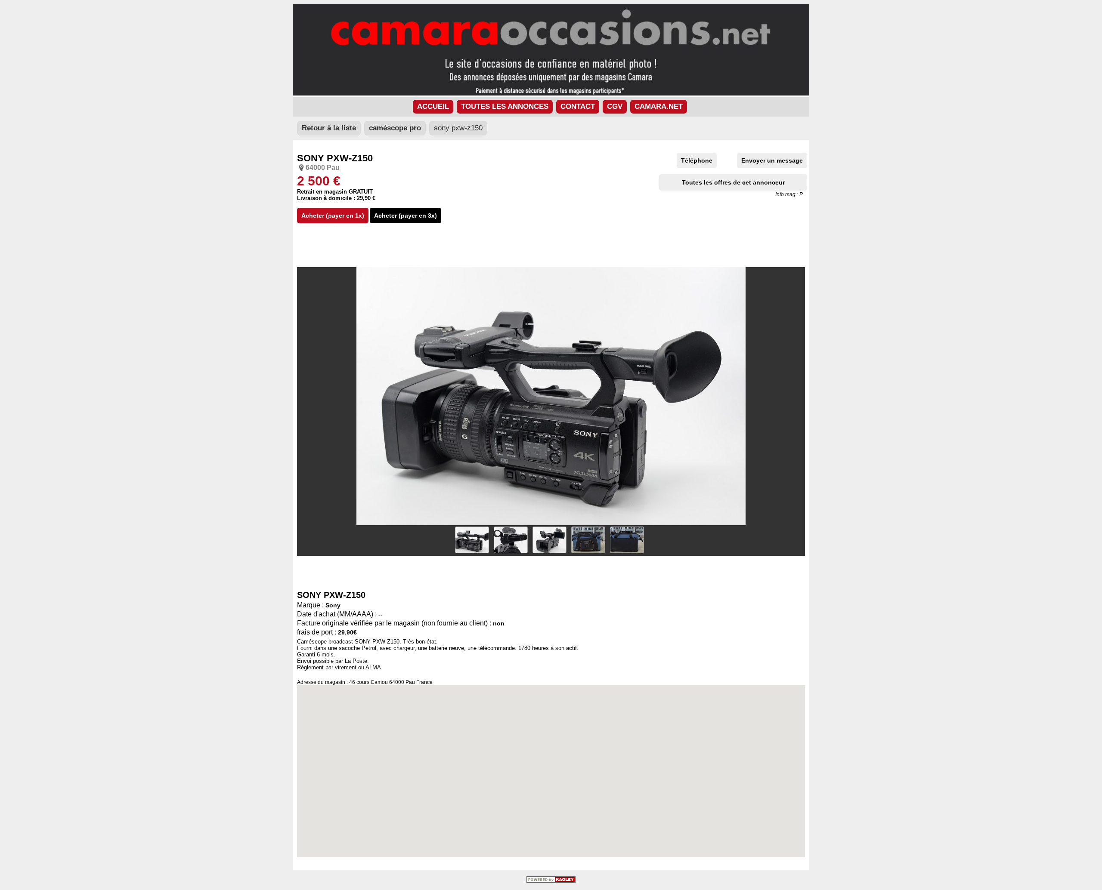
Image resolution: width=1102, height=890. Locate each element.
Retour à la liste (329, 128)
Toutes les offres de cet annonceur (733, 182)
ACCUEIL (433, 106)
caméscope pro (395, 128)
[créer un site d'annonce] (551, 880)
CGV (614, 106)
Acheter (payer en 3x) (405, 215)
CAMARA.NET (659, 106)
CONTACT (577, 106)
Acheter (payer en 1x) (332, 215)
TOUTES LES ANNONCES (504, 106)
